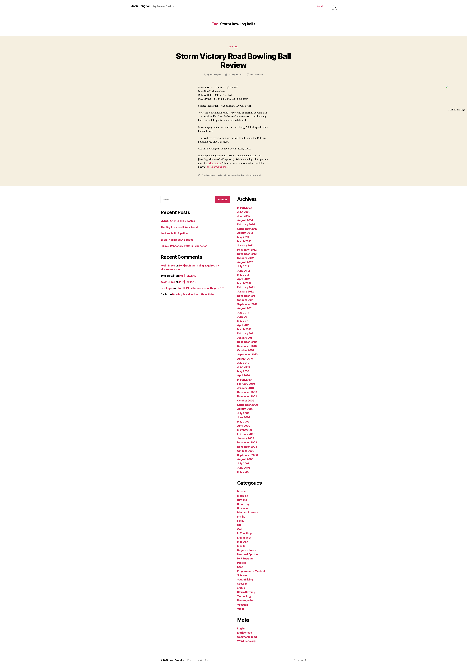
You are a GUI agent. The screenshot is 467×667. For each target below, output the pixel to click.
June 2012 (243, 270)
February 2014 (246, 224)
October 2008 (245, 450)
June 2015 (243, 216)
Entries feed (244, 632)
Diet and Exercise (247, 512)
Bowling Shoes (208, 175)
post (240, 566)
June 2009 (243, 417)
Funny (240, 520)
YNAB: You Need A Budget (177, 239)
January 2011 (245, 337)
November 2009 (247, 396)
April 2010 (243, 375)
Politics (241, 562)
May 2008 (243, 471)
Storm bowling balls (240, 175)
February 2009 (246, 434)
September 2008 (247, 455)
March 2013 (244, 241)
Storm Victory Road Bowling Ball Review (233, 60)
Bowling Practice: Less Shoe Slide (193, 294)
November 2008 (247, 446)
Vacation (242, 604)
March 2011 (244, 329)
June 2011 (243, 316)
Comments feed (247, 636)
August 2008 (245, 459)
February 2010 (246, 383)
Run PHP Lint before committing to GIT (201, 288)
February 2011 (246, 333)
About (320, 6)
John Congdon (140, 6)
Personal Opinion (247, 554)
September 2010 (247, 354)
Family (241, 516)
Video (241, 608)
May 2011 (243, 321)
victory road (255, 175)
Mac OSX (242, 541)
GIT (239, 525)
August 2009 (245, 408)
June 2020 (243, 212)
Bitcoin (241, 491)
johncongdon (215, 74)
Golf (239, 529)
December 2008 (247, 442)
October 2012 (245, 258)
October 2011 (245, 299)
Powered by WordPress (199, 660)
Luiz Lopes (167, 288)
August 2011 (245, 308)
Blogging (242, 495)
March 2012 (244, 283)
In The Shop (244, 533)
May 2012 (243, 274)
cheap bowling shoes (218, 167)
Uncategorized (246, 600)
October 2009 (245, 400)
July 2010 (243, 362)
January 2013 (245, 245)
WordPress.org (246, 641)
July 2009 (243, 413)
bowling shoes (213, 163)
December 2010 (247, 341)
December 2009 (247, 392)
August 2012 (245, 262)
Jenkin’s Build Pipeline (174, 233)
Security (242, 583)
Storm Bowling (246, 592)
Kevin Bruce (168, 265)
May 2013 (243, 237)
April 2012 (243, 279)
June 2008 (243, 467)
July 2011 (243, 312)
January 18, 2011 (235, 74)
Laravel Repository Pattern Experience (184, 246)
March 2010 (244, 379)
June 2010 (243, 367)
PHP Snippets (245, 558)
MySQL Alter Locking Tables (178, 220)
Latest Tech (244, 537)
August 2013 (245, 232)
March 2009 (244, 430)
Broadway (243, 504)
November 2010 (247, 346)
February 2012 (246, 287)
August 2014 (245, 220)
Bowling (233, 47)
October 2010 (245, 350)
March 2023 (244, 207)
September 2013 (247, 228)
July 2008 (243, 463)
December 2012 (247, 249)
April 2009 (243, 425)
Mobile (241, 546)
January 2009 (245, 438)
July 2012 (243, 266)
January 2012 (245, 291)
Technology (244, 596)
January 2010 (245, 388)
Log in (240, 628)
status (241, 587)
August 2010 (245, 358)
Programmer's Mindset (251, 571)
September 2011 (247, 304)
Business (242, 508)
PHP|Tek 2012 (187, 275)
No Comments (256, 74)
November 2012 (247, 253)
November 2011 (246, 295)
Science (242, 575)
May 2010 (243, 371)
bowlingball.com (223, 175)
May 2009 (243, 421)
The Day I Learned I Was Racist (179, 227)
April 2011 (243, 325)
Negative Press (246, 550)
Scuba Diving (245, 579)
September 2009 (247, 404)
